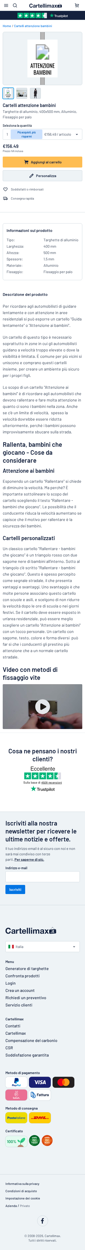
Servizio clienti (18, 1004)
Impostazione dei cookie (22, 1198)
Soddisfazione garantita (27, 1054)
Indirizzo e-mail (16, 868)
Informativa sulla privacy (22, 1184)
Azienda (11, 1206)
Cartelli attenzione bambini (33, 26)
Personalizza (46, 175)
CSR (9, 1047)
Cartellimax (15, 1033)
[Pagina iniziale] (42, 930)
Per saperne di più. (29, 859)
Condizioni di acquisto (21, 1191)
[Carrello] (76, 5)
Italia (19, 946)
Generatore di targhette (27, 968)
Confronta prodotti (22, 975)
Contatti (12, 1025)
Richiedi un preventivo (25, 997)
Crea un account (20, 990)
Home (7, 26)
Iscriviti (15, 889)
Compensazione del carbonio (31, 1040)
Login (10, 983)
